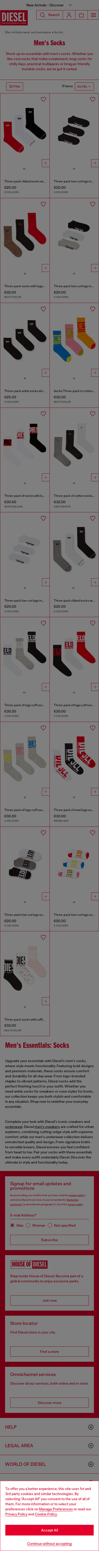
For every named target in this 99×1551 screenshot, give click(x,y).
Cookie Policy (46, 1514)
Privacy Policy (16, 1514)
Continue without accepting (49, 1544)
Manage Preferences (56, 1509)
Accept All (49, 1530)
